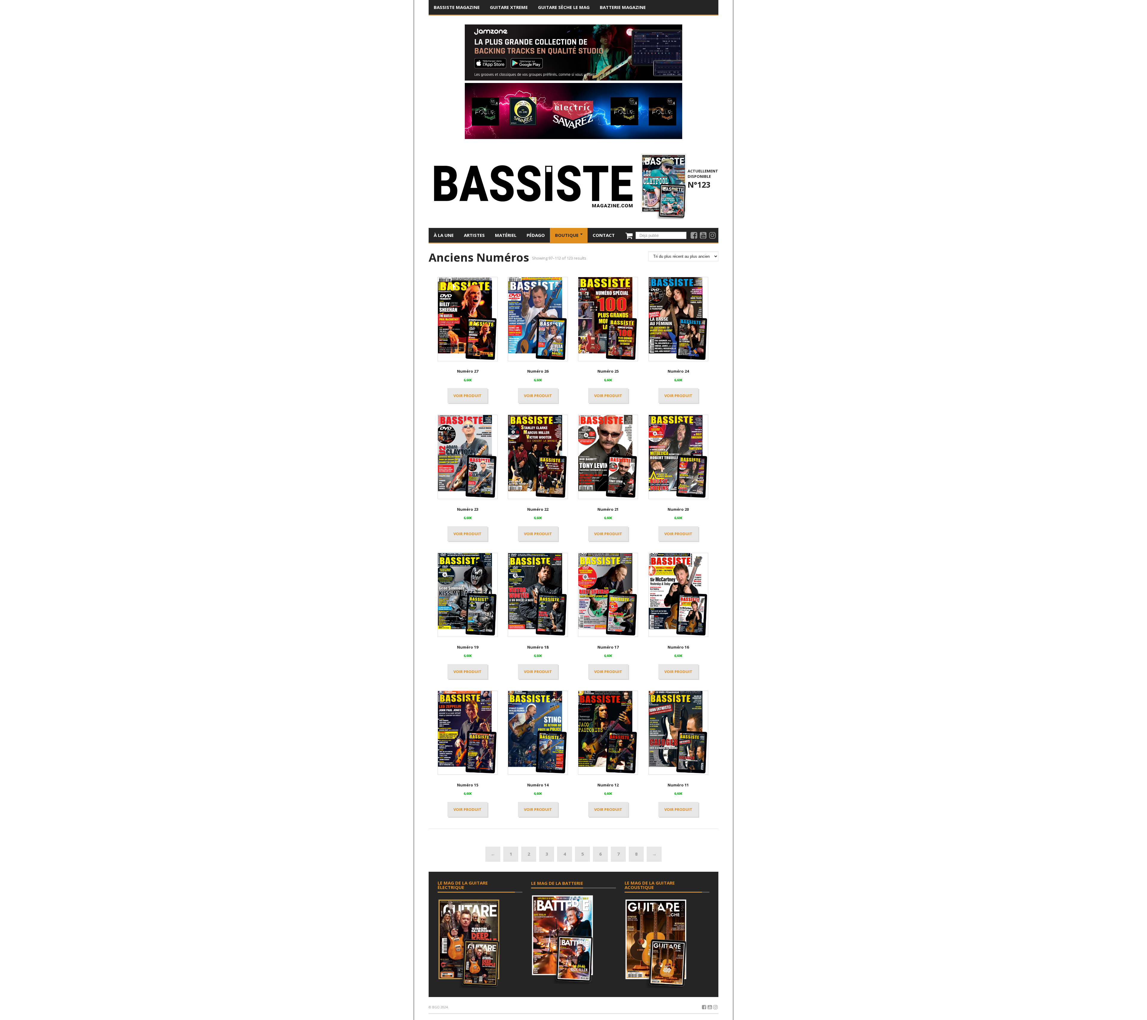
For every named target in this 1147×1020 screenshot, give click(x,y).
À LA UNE (444, 235)
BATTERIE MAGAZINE (623, 7)
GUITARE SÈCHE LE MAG (564, 7)
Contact (604, 235)
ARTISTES (474, 235)
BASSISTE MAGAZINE (457, 7)
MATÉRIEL (505, 235)
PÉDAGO (536, 235)
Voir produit (467, 395)
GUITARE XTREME (509, 7)
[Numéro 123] (662, 185)
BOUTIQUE (567, 235)
